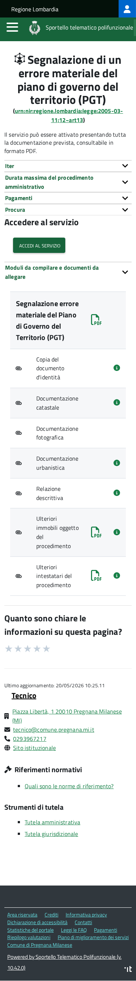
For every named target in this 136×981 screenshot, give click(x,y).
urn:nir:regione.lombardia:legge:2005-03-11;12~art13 (69, 115)
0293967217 (29, 738)
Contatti (83, 922)
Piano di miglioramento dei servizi (93, 937)
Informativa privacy (86, 914)
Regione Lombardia (34, 9)
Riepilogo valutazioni (28, 937)
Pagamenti (105, 930)
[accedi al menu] (12, 27)
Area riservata (22, 914)
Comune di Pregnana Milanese (39, 945)
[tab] (68, 165)
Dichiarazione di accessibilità (37, 922)
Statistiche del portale (30, 930)
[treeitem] (127, 8)
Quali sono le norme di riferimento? (69, 786)
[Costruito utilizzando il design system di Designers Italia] (128, 970)
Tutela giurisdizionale (51, 833)
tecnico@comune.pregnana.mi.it (53, 729)
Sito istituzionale (34, 747)
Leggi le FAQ (74, 930)
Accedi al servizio (39, 245)
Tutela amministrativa (52, 822)
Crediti (51, 914)
